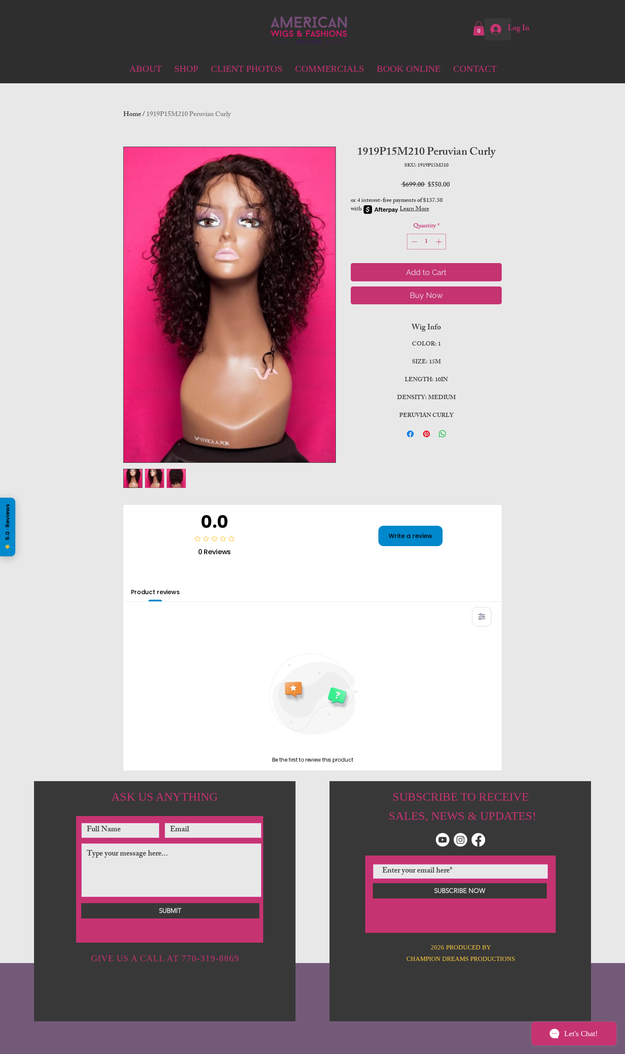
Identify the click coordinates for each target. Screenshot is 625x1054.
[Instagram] (460, 840)
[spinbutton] (426, 241)
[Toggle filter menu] (481, 616)
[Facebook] (478, 840)
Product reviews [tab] (155, 592)
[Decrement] (413, 241)
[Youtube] (442, 840)
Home (132, 115)
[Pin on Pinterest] (426, 434)
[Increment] (439, 241)
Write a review (410, 536)
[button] (479, 28)
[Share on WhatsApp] (443, 434)
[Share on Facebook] (410, 434)
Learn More (414, 209)
